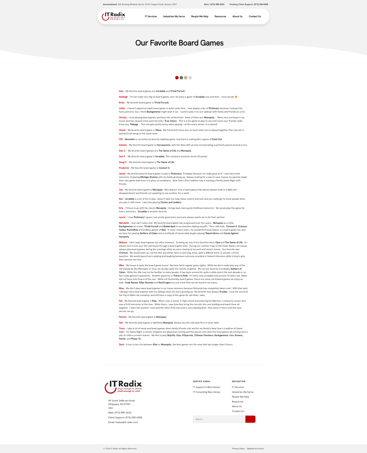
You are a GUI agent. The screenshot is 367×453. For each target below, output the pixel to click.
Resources (220, 16)
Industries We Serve (174, 16)
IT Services (151, 16)
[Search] (250, 419)
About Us (237, 16)
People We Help (199, 16)
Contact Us (255, 16)
